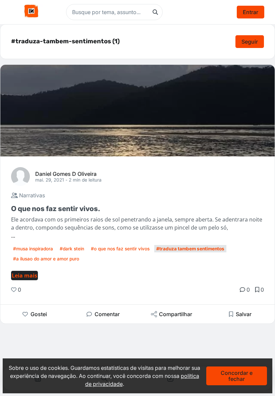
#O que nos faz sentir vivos (120, 248)
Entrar (250, 12)
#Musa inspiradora (33, 248)
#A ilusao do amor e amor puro (46, 258)
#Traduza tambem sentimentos (190, 248)
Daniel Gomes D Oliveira (66, 173)
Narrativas (31, 195)
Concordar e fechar (237, 375)
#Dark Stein (72, 248)
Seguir (249, 41)
